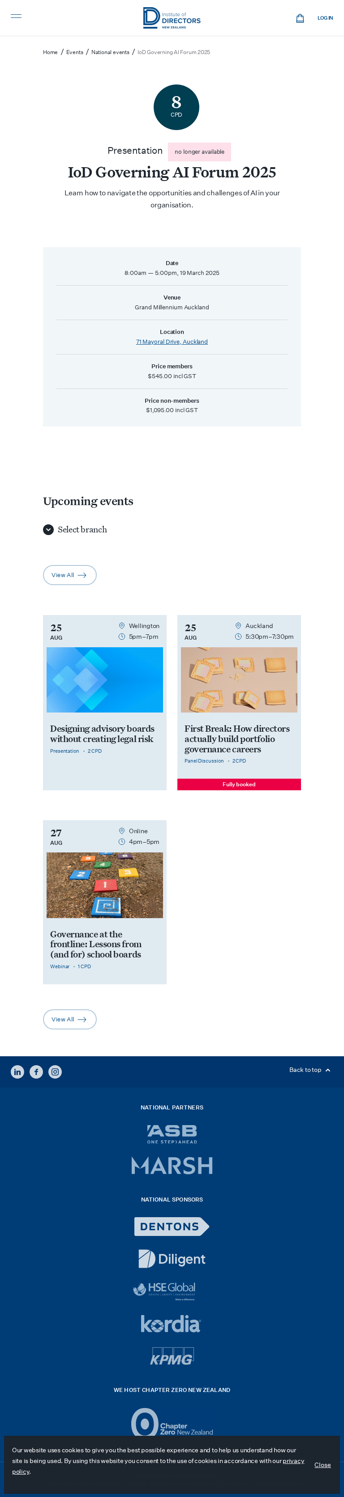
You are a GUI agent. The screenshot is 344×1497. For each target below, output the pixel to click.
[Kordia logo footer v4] (172, 1324)
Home (50, 52)
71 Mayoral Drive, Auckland (172, 342)
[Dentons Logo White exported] (172, 1226)
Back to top (305, 1070)
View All (74, 577)
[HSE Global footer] (172, 1292)
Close (322, 1465)
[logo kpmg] (172, 1356)
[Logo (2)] (172, 1424)
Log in (325, 18)
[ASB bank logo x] (172, 1134)
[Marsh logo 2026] (172, 1165)
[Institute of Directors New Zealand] (172, 18)
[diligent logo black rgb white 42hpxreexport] (172, 1258)
